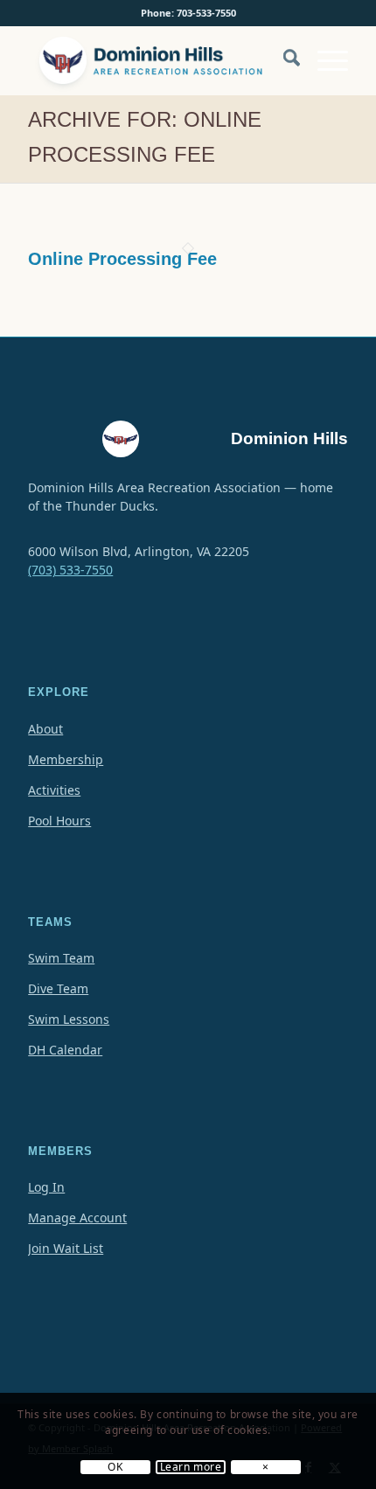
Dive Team (58, 988)
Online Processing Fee (122, 258)
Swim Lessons (68, 1019)
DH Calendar (65, 1049)
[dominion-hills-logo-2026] (155, 60)
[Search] (283, 60)
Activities (54, 790)
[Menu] (324, 60)
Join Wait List (65, 1248)
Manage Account (77, 1217)
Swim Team (61, 958)
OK (115, 1467)
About (45, 728)
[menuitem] (283, 69)
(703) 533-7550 (70, 569)
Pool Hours (59, 820)
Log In (46, 1187)
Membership (65, 759)
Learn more (191, 1467)
